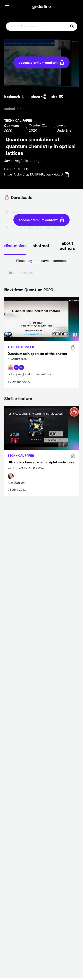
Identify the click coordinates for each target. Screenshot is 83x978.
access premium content (38, 62)
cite (54, 96)
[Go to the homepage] (41, 7)
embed (9, 108)
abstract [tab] (41, 245)
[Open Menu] (7, 7)
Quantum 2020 (38, 289)
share (35, 96)
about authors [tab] (67, 245)
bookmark (12, 96)
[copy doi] (69, 174)
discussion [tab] (15, 245)
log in (31, 261)
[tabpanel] (41, 267)
